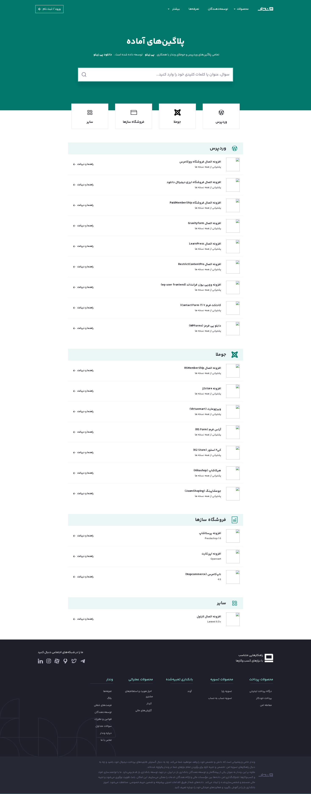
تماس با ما (106, 740)
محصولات (243, 9)
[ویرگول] (65, 661)
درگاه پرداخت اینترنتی (260, 691)
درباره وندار (106, 733)
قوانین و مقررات (103, 719)
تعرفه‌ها (194, 9)
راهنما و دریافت (85, 164)
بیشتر (176, 9)
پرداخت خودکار (264, 698)
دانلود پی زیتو (103, 54)
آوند (189, 691)
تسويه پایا (227, 691)
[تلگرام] (82, 661)
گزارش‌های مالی (143, 711)
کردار (149, 704)
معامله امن (266, 705)
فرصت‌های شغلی (103, 705)
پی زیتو (150, 54)
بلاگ (109, 698)
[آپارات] (56, 661)
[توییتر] (74, 662)
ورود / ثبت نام (52, 9)
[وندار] (265, 9)
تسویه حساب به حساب (220, 698)
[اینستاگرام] (48, 662)
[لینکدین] (40, 661)
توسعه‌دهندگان (218, 9)
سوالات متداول (103, 726)
